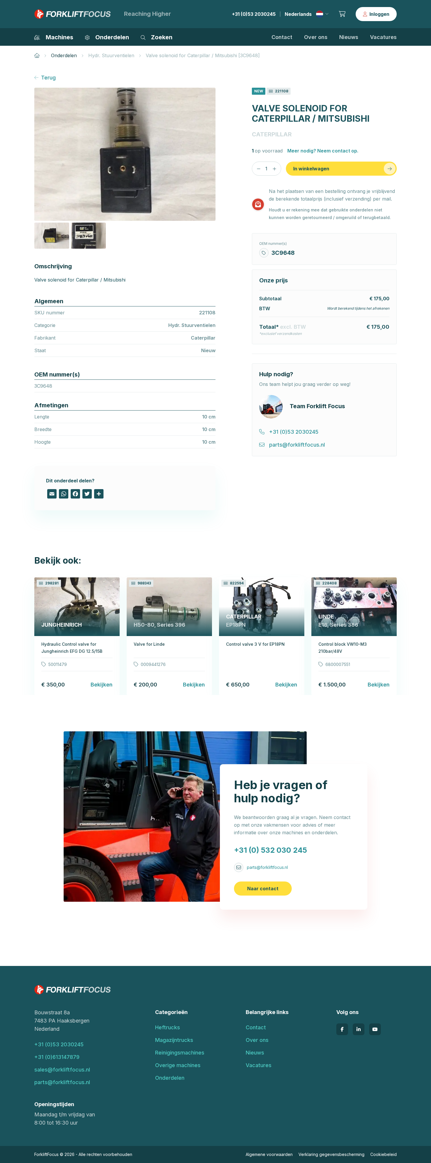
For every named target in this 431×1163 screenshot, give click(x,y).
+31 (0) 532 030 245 (270, 850)
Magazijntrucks (174, 1040)
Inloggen (379, 14)
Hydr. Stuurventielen (111, 55)
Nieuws (348, 37)
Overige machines (178, 1065)
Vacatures (383, 37)
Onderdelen (64, 55)
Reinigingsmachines (179, 1053)
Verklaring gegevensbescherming (331, 1154)
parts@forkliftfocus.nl (267, 867)
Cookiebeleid (383, 1154)
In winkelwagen (311, 169)
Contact (282, 37)
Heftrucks (167, 1027)
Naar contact (263, 888)
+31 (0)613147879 (56, 1057)
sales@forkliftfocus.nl (62, 1070)
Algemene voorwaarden (269, 1154)
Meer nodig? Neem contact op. (322, 151)
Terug (48, 77)
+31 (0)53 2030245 (254, 14)
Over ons (316, 37)
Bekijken (102, 684)
